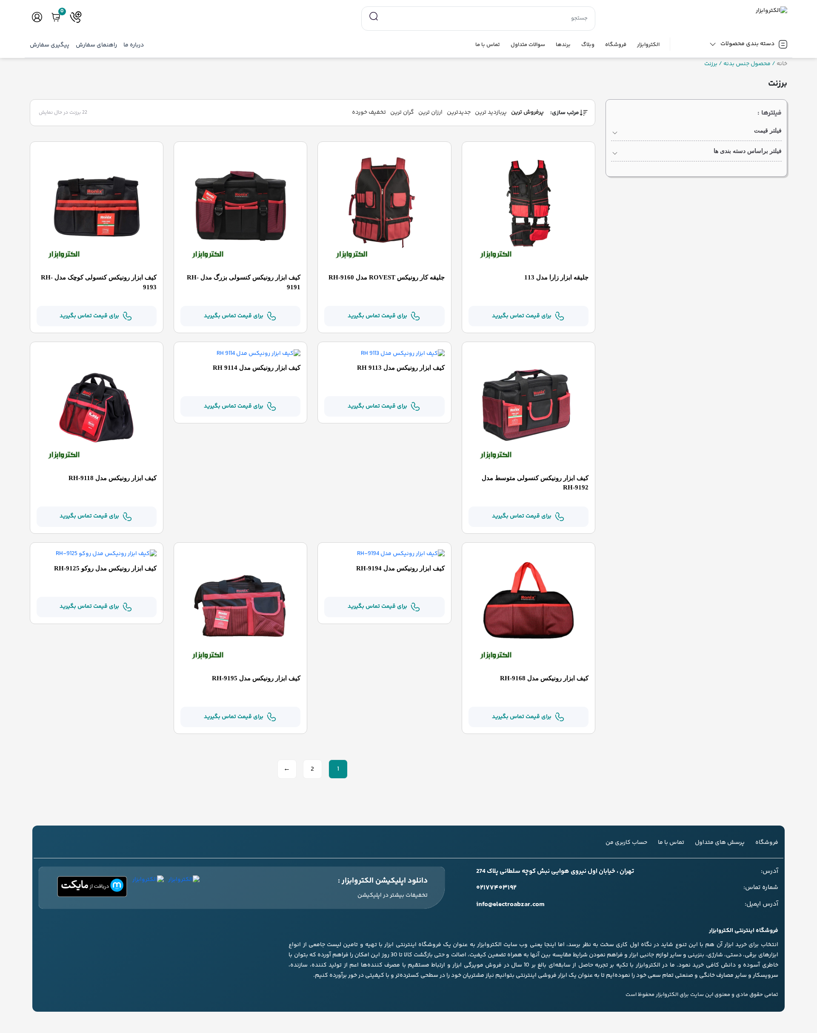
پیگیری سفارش (49, 45)
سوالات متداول (528, 45)
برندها (563, 45)
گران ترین (402, 112)
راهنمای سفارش (96, 45)
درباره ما (133, 45)
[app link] (184, 887)
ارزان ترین (430, 112)
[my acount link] (37, 17)
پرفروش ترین (527, 112)
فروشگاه (615, 45)
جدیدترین (459, 112)
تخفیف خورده (369, 112)
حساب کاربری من (626, 842)
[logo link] (696, 10)
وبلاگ (587, 45)
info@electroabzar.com (510, 905)
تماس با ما (487, 45)
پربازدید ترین (491, 112)
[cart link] (56, 17)
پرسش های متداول (720, 842)
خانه (782, 64)
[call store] (75, 17)
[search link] (373, 16)
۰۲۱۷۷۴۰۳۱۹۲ (496, 888)
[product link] (528, 208)
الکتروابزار (648, 45)
